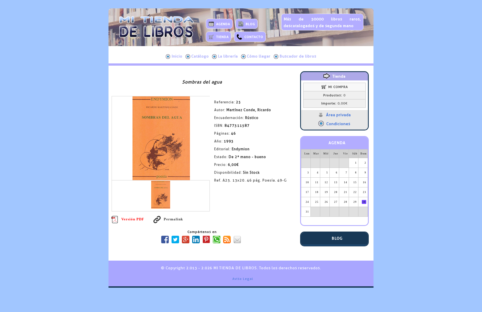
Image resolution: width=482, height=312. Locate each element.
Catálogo (200, 56)
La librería (228, 56)
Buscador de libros (297, 56)
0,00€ (334, 103)
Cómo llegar (259, 56)
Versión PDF (132, 219)
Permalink (173, 219)
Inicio (177, 56)
